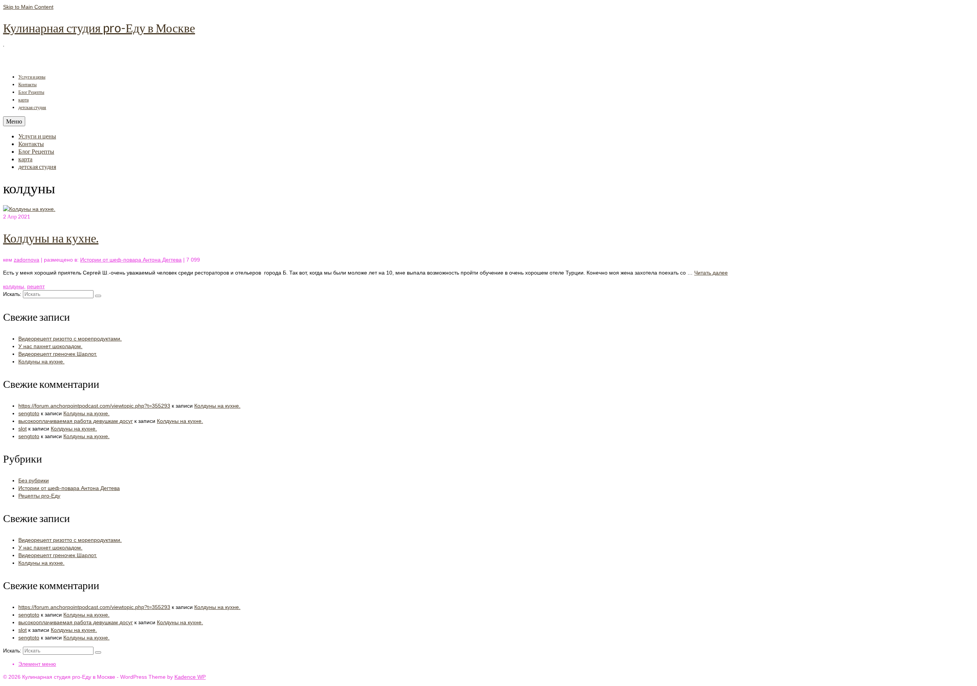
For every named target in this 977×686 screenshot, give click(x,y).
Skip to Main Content (28, 7)
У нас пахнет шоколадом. (50, 346)
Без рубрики (33, 480)
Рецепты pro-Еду (39, 496)
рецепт (36, 286)
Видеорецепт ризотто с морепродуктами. (70, 339)
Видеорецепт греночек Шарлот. (57, 354)
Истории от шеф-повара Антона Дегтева (131, 260)
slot (22, 429)
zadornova (26, 260)
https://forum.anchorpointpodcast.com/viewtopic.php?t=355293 (94, 406)
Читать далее (711, 273)
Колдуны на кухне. (41, 361)
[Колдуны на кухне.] (29, 209)
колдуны (13, 286)
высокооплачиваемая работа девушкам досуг (75, 421)
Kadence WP (190, 677)
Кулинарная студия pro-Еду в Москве (99, 27)
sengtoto (28, 413)
